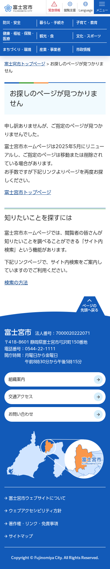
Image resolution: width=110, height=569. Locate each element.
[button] (54, 7)
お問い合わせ (21, 414)
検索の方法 (16, 282)
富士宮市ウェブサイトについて (37, 498)
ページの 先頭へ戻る (89, 308)
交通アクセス (21, 396)
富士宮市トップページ (24, 64)
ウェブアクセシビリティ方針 (35, 511)
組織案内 (17, 379)
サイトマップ (21, 536)
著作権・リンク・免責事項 (33, 524)
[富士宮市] (18, 8)
